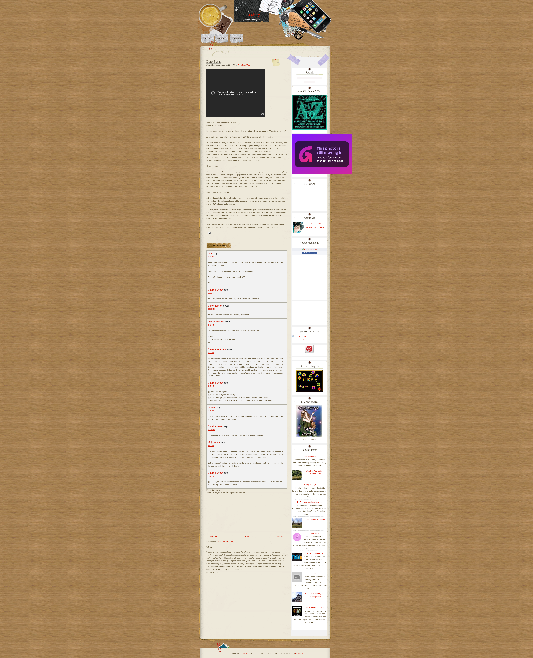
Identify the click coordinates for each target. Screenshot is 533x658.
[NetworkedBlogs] (309, 249)
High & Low (315, 533)
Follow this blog (309, 253)
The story (251, 14)
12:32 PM (211, 309)
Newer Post (213, 537)
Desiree (212, 407)
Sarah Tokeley (215, 305)
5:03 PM (211, 445)
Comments (236, 39)
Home (207, 39)
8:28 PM (211, 411)
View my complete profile (315, 227)
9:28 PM (211, 476)
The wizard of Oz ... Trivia (315, 608)
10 (276, 62)
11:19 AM (211, 257)
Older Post (280, 537)
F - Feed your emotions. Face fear (310, 502)
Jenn (210, 253)
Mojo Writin (214, 442)
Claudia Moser (215, 289)
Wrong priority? (310, 485)
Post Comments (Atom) (225, 542)
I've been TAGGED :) (315, 553)
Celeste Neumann (217, 349)
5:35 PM (211, 386)
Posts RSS (222, 39)
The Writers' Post (244, 65)
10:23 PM (211, 429)
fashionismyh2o (216, 321)
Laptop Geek (277, 653)
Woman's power (310, 456)
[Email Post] (209, 233)
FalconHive (299, 653)
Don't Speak (213, 61)
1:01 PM (211, 325)
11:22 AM (211, 293)
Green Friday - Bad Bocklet (315, 519)
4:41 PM (211, 352)
